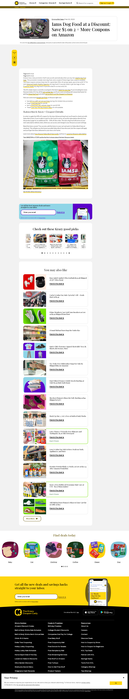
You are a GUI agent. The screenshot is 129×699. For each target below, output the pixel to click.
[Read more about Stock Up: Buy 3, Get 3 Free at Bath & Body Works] (34, 419)
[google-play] (106, 612)
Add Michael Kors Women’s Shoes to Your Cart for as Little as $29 (68, 504)
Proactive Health (28, 86)
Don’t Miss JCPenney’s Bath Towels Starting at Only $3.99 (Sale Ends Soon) (67, 382)
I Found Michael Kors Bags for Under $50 (65, 330)
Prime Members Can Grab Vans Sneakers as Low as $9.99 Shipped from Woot (68, 313)
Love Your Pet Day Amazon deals (41, 107)
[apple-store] (90, 612)
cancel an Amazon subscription (76, 134)
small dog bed (35, 103)
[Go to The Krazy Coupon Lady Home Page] (21, 3)
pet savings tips (48, 92)
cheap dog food (33, 94)
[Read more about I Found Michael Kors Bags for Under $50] (34, 333)
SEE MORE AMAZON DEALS (32, 192)
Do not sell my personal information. (28, 685)
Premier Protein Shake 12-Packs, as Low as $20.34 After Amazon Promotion (68, 467)
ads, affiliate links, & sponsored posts (36, 42)
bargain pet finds (42, 97)
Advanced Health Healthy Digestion (38, 84)
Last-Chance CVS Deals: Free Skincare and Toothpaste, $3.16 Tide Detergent (66, 432)
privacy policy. (85, 683)
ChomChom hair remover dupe (40, 105)
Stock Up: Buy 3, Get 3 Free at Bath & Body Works (68, 416)
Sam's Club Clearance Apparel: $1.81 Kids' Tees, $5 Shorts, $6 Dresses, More (68, 347)
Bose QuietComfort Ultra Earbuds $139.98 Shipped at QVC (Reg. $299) (68, 279)
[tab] (61, 566)
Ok (116, 683)
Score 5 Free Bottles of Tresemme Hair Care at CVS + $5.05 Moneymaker (67, 486)
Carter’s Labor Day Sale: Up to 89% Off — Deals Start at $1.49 (67, 296)
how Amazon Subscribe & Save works (47, 134)
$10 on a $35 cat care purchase (40, 101)
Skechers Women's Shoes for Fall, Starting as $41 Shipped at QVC (68, 399)
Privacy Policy (42, 217)
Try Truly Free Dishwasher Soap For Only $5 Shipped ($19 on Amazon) (66, 365)
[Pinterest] (14, 62)
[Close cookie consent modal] (123, 677)
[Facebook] (14, 58)
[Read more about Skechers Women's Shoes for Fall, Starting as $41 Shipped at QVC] (34, 402)
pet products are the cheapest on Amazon (58, 94)
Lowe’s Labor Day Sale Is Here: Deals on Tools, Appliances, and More (67, 450)
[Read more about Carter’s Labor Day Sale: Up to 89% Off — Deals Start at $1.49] (34, 299)
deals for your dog (64, 90)
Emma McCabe (58, 19)
